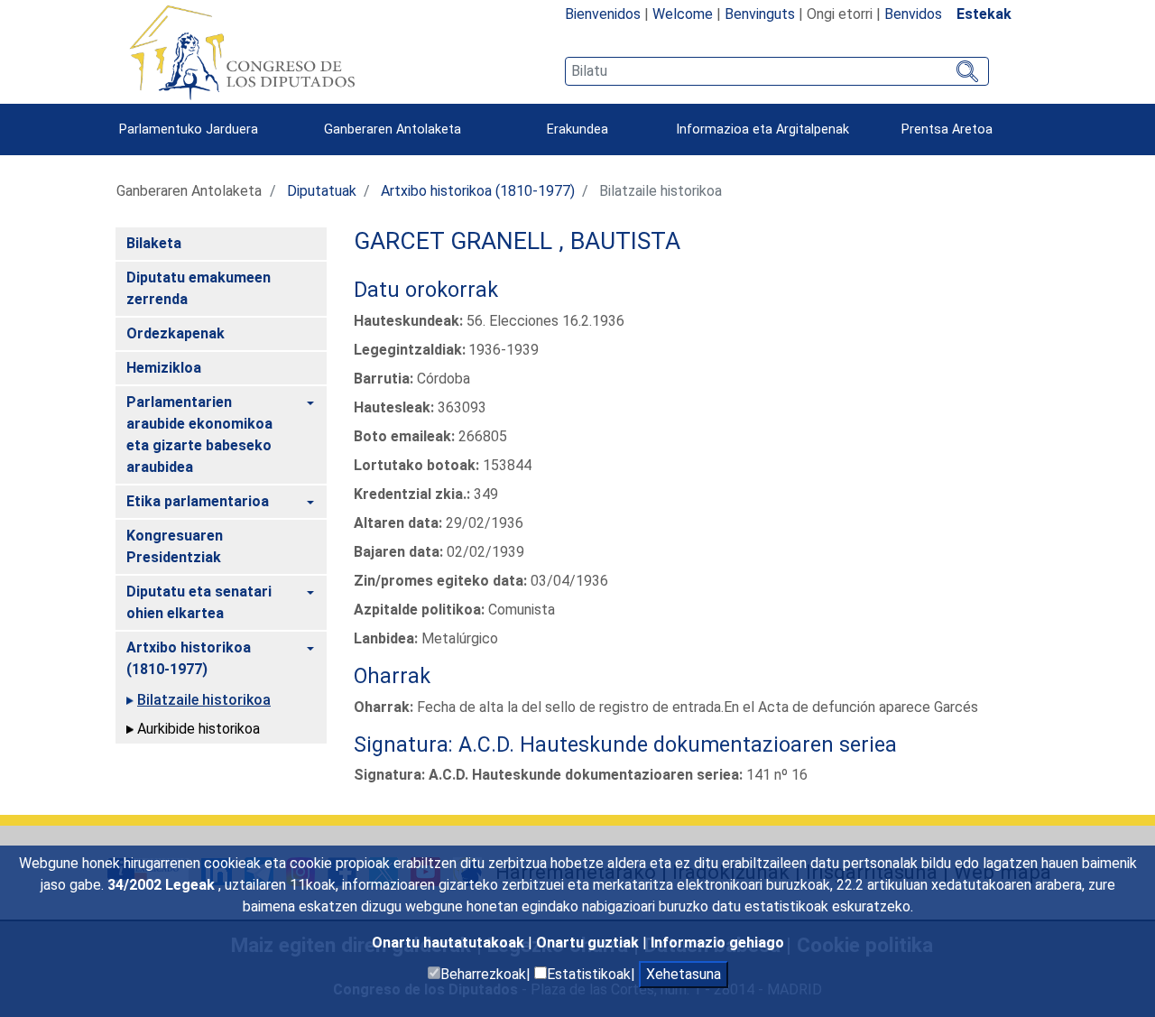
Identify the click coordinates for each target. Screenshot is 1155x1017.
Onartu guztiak (589, 942)
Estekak (984, 14)
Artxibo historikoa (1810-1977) (478, 190)
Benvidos (913, 14)
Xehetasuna (683, 974)
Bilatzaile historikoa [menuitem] (204, 699)
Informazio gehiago (717, 942)
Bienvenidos (603, 14)
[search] (777, 71)
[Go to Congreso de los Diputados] (242, 52)
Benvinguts (760, 14)
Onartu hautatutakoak (450, 942)
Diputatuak (321, 190)
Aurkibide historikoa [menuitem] (198, 728)
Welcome (682, 14)
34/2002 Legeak (162, 884)
